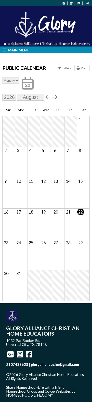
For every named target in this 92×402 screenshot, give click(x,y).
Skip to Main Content (27, 383)
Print (84, 68)
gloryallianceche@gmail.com (55, 364)
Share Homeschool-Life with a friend (35, 387)
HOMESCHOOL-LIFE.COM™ (29, 395)
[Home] (64, 3)
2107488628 (17, 364)
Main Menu (18, 50)
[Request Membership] (71, 3)
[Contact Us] (78, 3)
